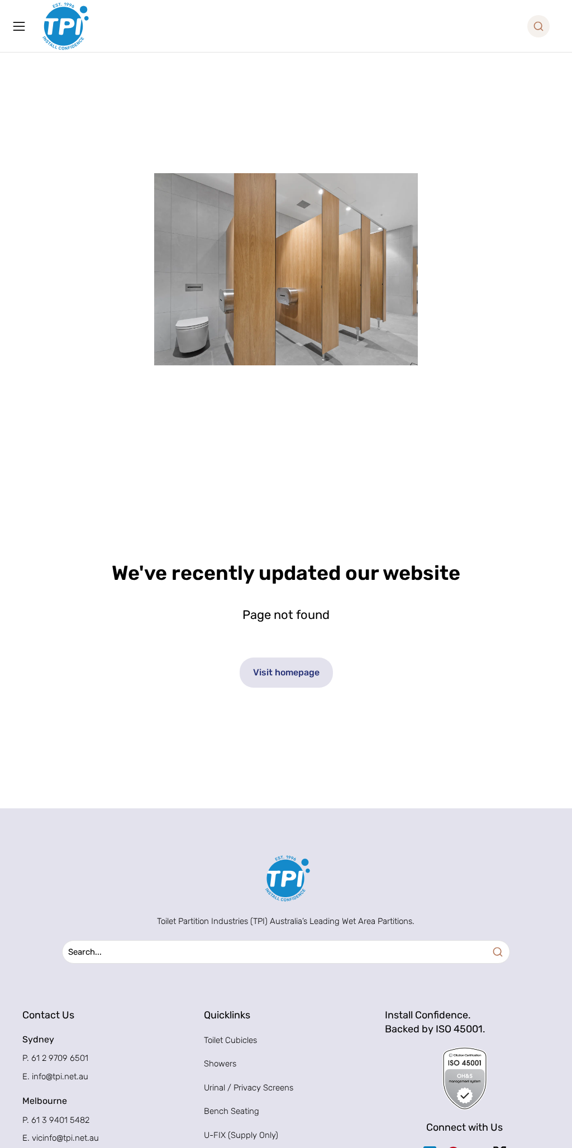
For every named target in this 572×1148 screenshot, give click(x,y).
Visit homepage (286, 672)
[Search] (497, 951)
